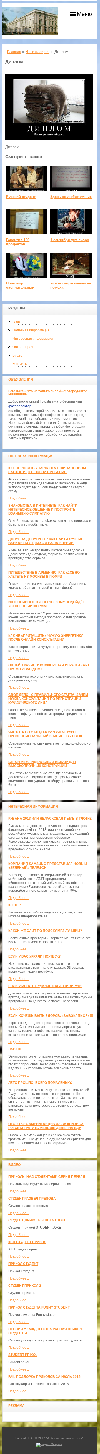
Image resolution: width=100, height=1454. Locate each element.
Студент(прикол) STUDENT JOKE (37, 1220)
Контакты (20, 364)
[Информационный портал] (30, 21)
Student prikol (23, 1355)
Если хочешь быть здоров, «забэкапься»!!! (50, 1016)
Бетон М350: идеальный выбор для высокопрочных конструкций (42, 764)
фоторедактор (19, 406)
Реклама (16, 1406)
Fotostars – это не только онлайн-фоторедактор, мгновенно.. (48, 392)
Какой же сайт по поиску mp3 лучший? (45, 931)
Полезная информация (31, 330)
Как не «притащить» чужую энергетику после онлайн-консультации (45, 638)
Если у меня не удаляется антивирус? (45, 986)
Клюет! (14, 905)
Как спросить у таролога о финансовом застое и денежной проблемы (47, 470)
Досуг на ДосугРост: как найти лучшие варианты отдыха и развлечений (45, 541)
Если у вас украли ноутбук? (34, 956)
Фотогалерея (22, 347)
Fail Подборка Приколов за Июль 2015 (44, 1377)
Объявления (20, 379)
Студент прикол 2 (24, 1286)
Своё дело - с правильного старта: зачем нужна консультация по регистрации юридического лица (48, 699)
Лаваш (14, 1049)
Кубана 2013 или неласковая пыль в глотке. (50, 819)
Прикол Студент (23, 1264)
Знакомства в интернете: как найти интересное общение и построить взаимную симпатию (43, 509)
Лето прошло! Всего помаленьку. (40, 1083)
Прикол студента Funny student (39, 1307)
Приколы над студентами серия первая (46, 1177)
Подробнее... (18, 498)
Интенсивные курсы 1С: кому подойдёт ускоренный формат (46, 604)
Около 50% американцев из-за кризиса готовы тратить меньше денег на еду (46, 1126)
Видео (17, 355)
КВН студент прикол (27, 1242)
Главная (19, 322)
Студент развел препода (32, 1198)
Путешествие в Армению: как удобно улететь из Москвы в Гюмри (44, 574)
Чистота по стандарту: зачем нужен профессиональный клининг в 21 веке (45, 734)
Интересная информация (32, 339)
